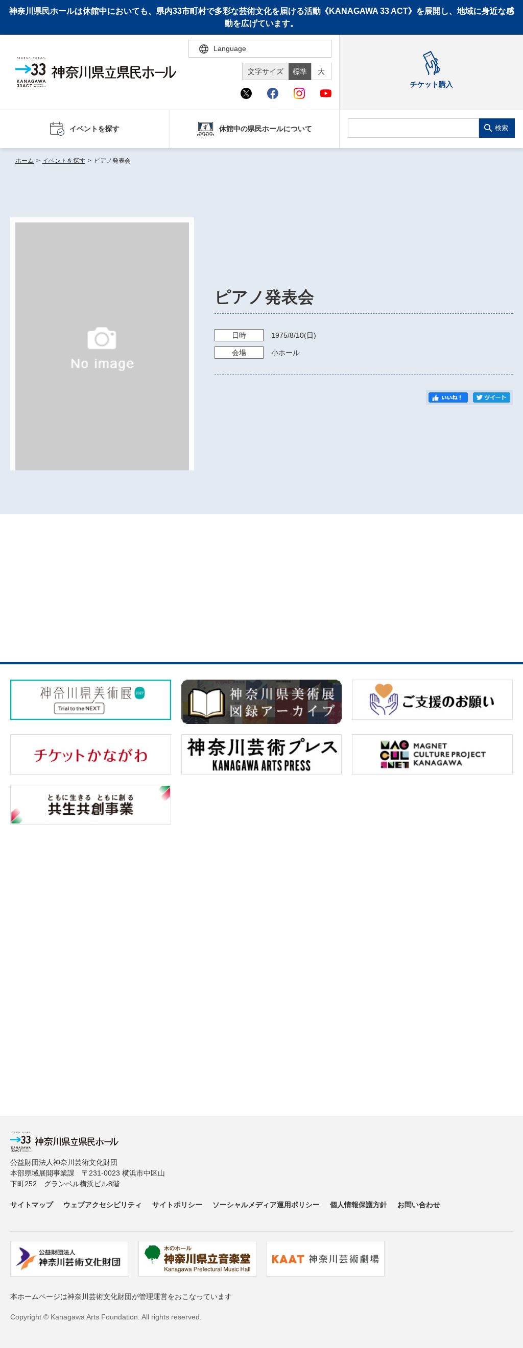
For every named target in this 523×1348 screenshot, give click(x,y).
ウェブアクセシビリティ (102, 1205)
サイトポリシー (177, 1205)
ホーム (24, 160)
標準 (300, 71)
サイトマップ (31, 1205)
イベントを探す (63, 160)
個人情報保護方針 (358, 1205)
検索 (501, 128)
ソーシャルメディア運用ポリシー (266, 1205)
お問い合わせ (418, 1205)
